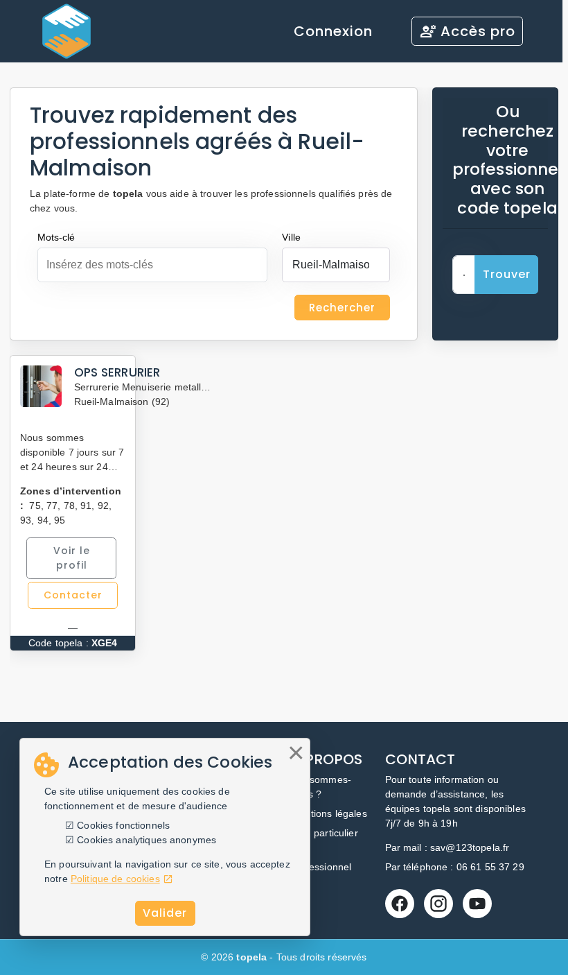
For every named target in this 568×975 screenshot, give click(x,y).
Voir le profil (71, 558)
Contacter (73, 595)
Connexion (333, 31)
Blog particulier (325, 832)
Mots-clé (56, 237)
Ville (291, 237)
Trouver (507, 274)
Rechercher (342, 307)
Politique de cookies (115, 878)
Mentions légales (329, 813)
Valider (165, 913)
